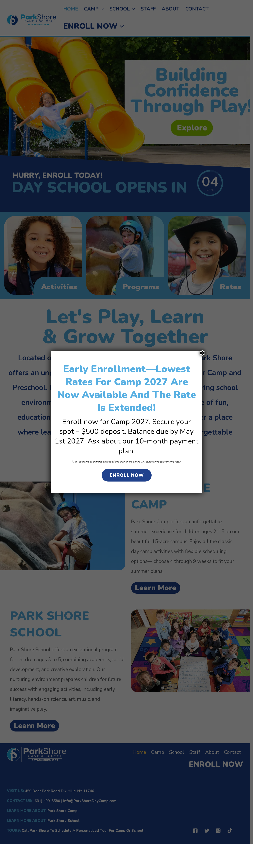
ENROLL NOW (127, 475)
